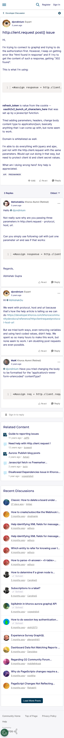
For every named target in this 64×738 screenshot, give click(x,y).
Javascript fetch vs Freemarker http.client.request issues (27, 462)
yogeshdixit (27, 476)
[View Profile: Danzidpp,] (6, 650)
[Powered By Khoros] (32, 730)
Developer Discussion (15, 13)
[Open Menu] (59, 13)
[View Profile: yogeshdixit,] (6, 606)
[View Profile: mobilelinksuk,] (6, 662)
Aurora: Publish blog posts (24, 452)
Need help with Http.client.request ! (30, 443)
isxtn (25, 466)
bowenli (28, 447)
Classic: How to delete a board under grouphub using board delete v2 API (33, 500)
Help (4, 721)
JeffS (26, 438)
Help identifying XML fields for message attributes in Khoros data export (34, 524)
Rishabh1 (31, 687)
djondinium (18, 21)
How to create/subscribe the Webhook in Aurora (35, 512)
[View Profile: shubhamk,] (6, 514)
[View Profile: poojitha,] (6, 674)
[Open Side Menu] (4, 4)
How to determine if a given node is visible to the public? (32, 572)
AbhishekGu (17, 202)
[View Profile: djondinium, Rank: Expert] (6, 23)
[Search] (38, 5)
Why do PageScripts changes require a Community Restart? (34, 671)
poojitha (31, 675)
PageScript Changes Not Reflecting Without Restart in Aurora (32, 683)
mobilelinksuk (34, 663)
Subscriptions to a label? (25, 588)
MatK (13, 360)
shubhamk (32, 516)
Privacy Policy (49, 716)
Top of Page (31, 716)
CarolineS (32, 580)
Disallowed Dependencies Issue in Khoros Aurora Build (33, 472)
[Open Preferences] (4, 732)
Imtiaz (29, 504)
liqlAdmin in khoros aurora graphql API (34, 603)
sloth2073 (32, 627)
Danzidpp (32, 651)
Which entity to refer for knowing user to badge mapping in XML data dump (35, 548)
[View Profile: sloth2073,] (6, 622)
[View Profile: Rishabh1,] (6, 686)
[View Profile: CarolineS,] (6, 575)
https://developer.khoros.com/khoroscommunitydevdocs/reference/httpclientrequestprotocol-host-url (31, 318)
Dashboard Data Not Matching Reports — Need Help (35, 647)
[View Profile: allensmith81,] (6, 638)
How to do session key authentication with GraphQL (33, 619)
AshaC (26, 457)
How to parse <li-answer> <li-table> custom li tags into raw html (32, 560)
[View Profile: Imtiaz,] (6, 502)
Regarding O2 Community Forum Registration (30, 659)
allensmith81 (33, 639)
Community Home (11, 716)
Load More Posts (32, 700)
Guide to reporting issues (24, 433)
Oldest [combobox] (55, 193)
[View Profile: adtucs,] (6, 526)
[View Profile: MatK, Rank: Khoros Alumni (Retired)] (6, 362)
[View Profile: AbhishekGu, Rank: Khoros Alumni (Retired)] (6, 203)
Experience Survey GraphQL (27, 635)
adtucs (30, 528)
